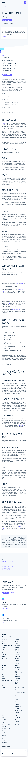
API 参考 (17, 703)
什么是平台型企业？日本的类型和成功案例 (13, 569)
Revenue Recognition (7, 680)
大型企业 (17, 641)
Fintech (17, 669)
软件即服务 (17, 663)
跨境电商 (4, 123)
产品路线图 (17, 717)
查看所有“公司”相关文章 (7, 561)
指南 (3, 717)
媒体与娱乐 (17, 676)
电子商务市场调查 (16, 309)
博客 (3, 721)
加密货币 (4, 656)
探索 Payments (5, 608)
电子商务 (17, 649)
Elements (4, 660)
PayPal (8, 303)
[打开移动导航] (25, 2)
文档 (16, 701)
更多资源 (4, 7)
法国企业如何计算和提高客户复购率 (11, 566)
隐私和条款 (4, 726)
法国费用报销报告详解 (9, 568)
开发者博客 (17, 712)
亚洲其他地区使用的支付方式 (9, 63)
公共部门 (17, 682)
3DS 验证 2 (21, 425)
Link (3, 669)
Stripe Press (18, 723)
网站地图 (4, 732)
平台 (16, 662)
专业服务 (17, 680)
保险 (16, 674)
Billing (3, 647)
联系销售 (12, 592)
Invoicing (4, 665)
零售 (16, 684)
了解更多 (4, 36)
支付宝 (17, 283)
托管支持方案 (5, 742)
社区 (3, 723)
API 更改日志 (18, 706)
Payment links (5, 673)
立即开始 (5, 592)
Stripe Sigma (5, 682)
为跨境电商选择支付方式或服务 (9, 65)
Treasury (4, 687)
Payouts (4, 676)
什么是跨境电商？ (6, 58)
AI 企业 (16, 665)
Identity (4, 663)
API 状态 (17, 704)
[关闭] (25, 750)
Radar (3, 678)
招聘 (16, 719)
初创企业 (17, 643)
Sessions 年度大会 (6, 724)
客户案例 (4, 719)
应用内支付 (17, 656)
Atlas (3, 643)
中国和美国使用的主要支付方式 (9, 60)
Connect (4, 654)
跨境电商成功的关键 (6, 70)
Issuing (4, 667)
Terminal (4, 685)
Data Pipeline (5, 658)
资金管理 (17, 660)
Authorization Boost (7, 645)
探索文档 (4, 622)
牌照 (3, 730)
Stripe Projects (18, 710)
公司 (10, 7)
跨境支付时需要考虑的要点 (8, 68)
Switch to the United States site (9, 753)
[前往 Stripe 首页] (3, 634)
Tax (3, 684)
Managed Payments (7, 671)
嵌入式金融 (17, 651)
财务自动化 (17, 652)
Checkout (4, 651)
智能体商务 (17, 645)
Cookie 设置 (5, 734)
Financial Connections (7, 662)
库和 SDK (17, 708)
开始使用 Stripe (6, 20)
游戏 (16, 671)
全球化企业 (17, 654)
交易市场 (17, 658)
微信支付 (22, 283)
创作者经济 (17, 667)
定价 (3, 641)
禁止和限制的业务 (6, 728)
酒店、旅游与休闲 (19, 673)
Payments (4, 674)
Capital (3, 649)
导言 (3, 55)
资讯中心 (17, 721)
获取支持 (4, 741)
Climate (4, 652)
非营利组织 (17, 678)
